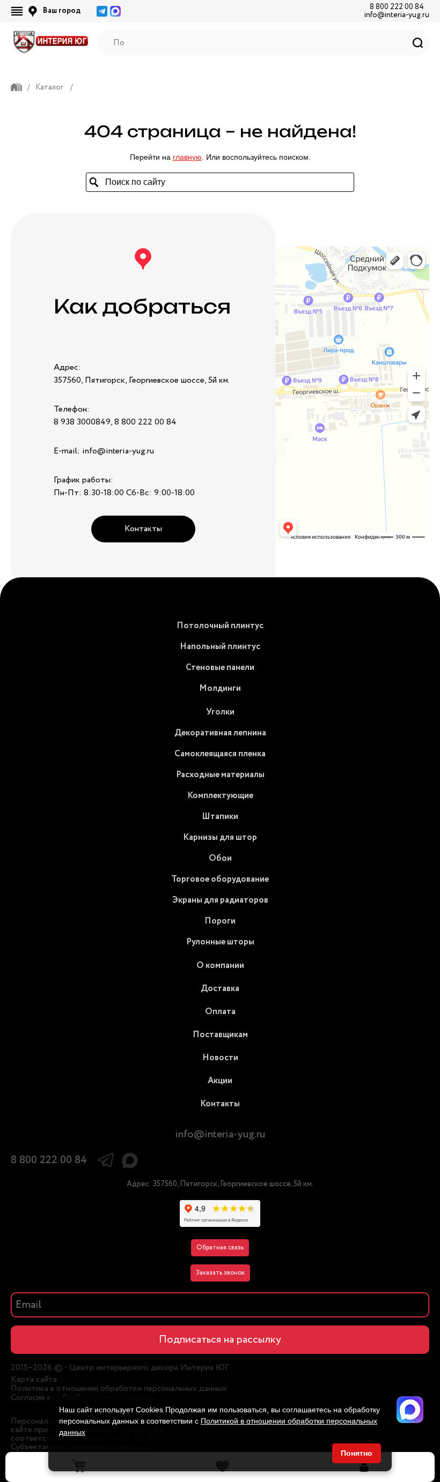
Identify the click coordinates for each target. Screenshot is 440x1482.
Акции (220, 1081)
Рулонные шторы (220, 942)
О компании (220, 965)
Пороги (220, 921)
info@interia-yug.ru (396, 15)
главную (187, 157)
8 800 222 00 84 (397, 7)
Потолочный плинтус (220, 626)
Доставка (220, 988)
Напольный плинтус (220, 647)
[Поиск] (417, 42)
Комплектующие (220, 796)
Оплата (220, 1012)
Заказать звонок (220, 1272)
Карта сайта (34, 1379)
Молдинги (220, 688)
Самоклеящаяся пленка (220, 754)
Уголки (220, 712)
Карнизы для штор (220, 837)
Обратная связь (220, 1247)
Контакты (143, 529)
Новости (220, 1058)
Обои (220, 858)
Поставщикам (220, 1035)
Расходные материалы (220, 775)
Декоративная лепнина (220, 733)
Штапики (220, 816)
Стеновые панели (220, 667)
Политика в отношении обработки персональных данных (118, 1389)
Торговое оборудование (220, 879)
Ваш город (61, 10)
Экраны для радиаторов (220, 900)
